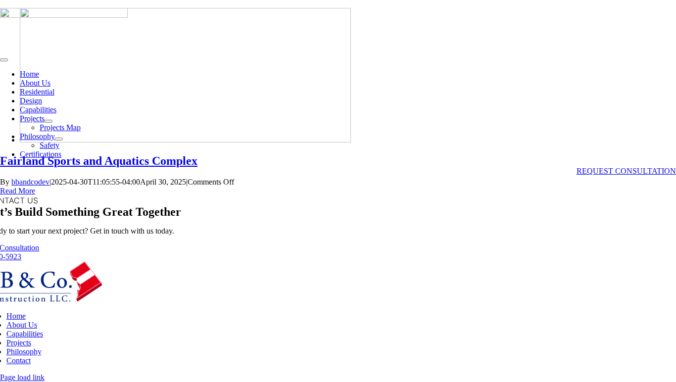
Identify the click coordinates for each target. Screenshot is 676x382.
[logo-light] (64, 15)
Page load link (22, 377)
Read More (17, 191)
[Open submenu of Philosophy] (59, 139)
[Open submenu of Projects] (48, 121)
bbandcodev (30, 182)
